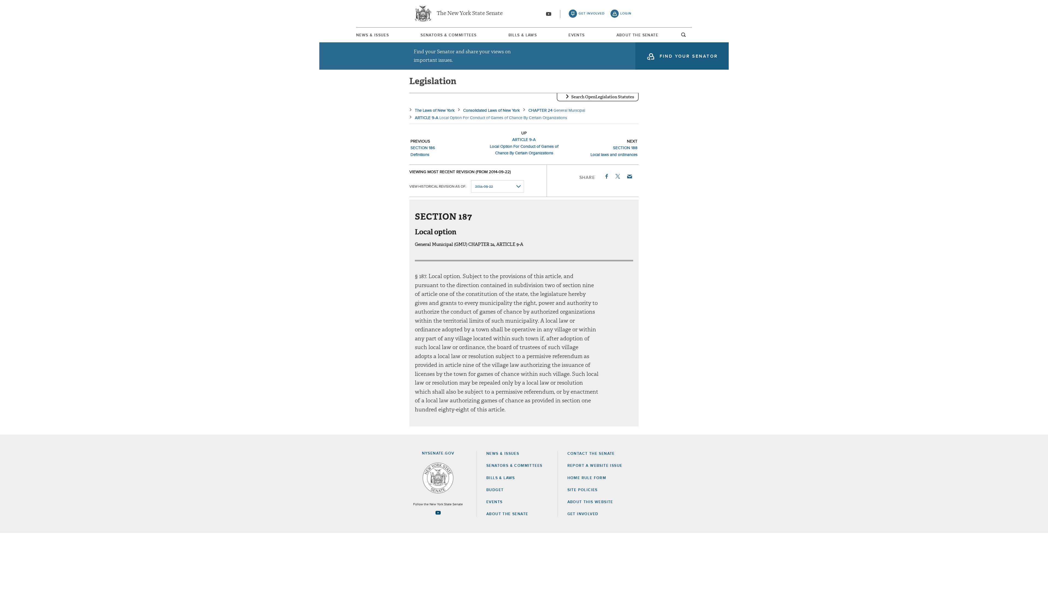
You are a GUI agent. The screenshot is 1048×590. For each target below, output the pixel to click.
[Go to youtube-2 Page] (438, 512)
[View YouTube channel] (549, 14)
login (626, 13)
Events (576, 35)
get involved (592, 13)
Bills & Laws (522, 35)
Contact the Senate (591, 454)
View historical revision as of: (437, 186)
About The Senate (637, 35)
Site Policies (582, 490)
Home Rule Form (586, 478)
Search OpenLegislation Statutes (602, 97)
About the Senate (507, 514)
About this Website (590, 502)
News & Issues (372, 35)
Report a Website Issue (595, 466)
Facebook (606, 176)
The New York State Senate (470, 13)
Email (629, 176)
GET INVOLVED (583, 514)
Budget (495, 490)
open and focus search (684, 36)
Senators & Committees (449, 35)
